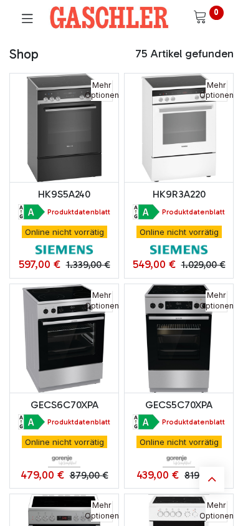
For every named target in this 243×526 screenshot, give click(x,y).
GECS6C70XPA (64, 405)
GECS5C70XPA (178, 405)
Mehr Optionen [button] (101, 90)
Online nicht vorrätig (64, 232)
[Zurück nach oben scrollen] (211, 479)
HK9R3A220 (179, 194)
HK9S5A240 (64, 194)
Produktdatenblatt (78, 212)
